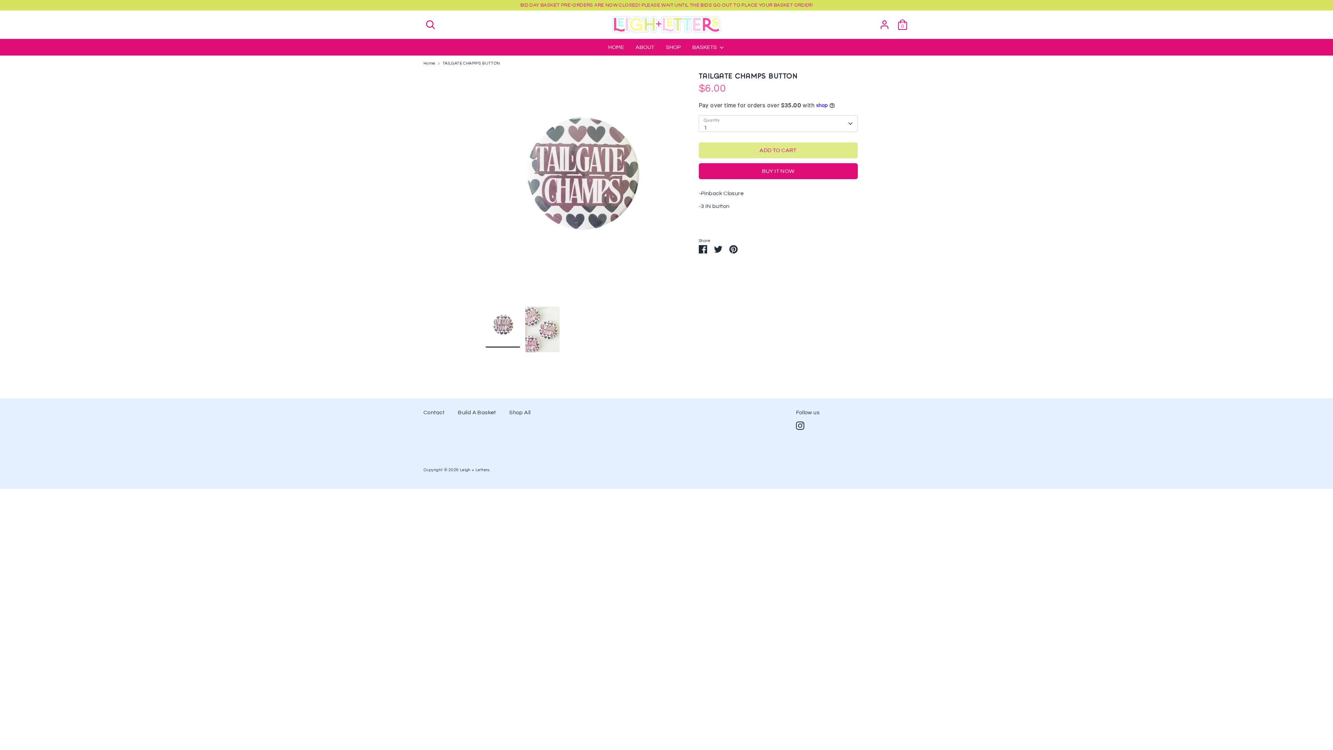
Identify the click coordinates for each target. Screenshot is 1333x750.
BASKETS (705, 47)
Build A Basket (477, 412)
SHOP (673, 47)
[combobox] (778, 123)
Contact (434, 412)
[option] (582, 189)
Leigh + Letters (475, 470)
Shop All (519, 412)
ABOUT (645, 47)
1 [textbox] (705, 128)
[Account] (884, 21)
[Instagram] (800, 426)
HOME (616, 47)
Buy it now (778, 171)
